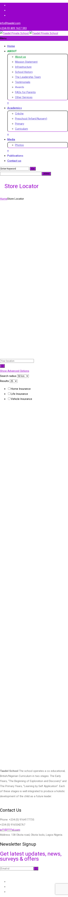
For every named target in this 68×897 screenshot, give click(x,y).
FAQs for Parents (25, 92)
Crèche (19, 113)
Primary (19, 123)
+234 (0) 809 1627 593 (13, 28)
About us (20, 56)
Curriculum (21, 128)
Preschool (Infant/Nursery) (31, 118)
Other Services (23, 97)
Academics (14, 108)
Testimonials (22, 82)
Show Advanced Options (14, 371)
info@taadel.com (10, 23)
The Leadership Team (28, 77)
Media (11, 139)
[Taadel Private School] (29, 33)
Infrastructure (23, 67)
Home (11, 46)
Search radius (8, 376)
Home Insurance (21, 388)
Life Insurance (19, 394)
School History (24, 72)
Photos (19, 145)
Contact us (14, 160)
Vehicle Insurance (21, 399)
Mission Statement (26, 61)
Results (4, 381)
